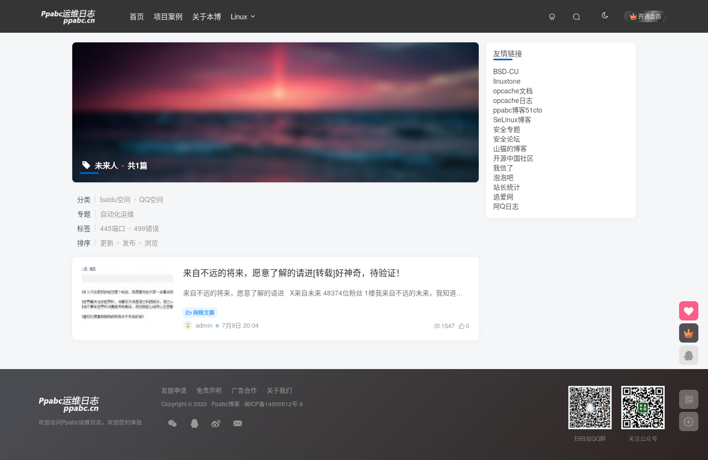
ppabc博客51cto (517, 110)
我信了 (503, 167)
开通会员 (649, 16)
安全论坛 (506, 138)
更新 (107, 242)
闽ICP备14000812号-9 (273, 404)
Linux (239, 16)
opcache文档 (513, 90)
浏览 (151, 242)
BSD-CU (506, 71)
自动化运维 (117, 213)
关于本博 (206, 16)
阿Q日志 (506, 206)
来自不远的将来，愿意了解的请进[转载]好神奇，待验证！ (294, 272)
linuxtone (507, 81)
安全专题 (506, 129)
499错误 (146, 228)
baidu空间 (115, 199)
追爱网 (503, 196)
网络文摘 (203, 312)
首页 (137, 16)
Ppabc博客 (225, 404)
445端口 (112, 228)
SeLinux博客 (512, 119)
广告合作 (244, 390)
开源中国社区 (513, 158)
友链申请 (173, 390)
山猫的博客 (510, 148)
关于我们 (279, 390)
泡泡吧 (503, 177)
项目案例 (168, 16)
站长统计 (506, 187)
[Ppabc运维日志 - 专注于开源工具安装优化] (68, 15)
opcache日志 (513, 100)
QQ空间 (151, 199)
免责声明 (209, 390)
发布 (129, 242)
